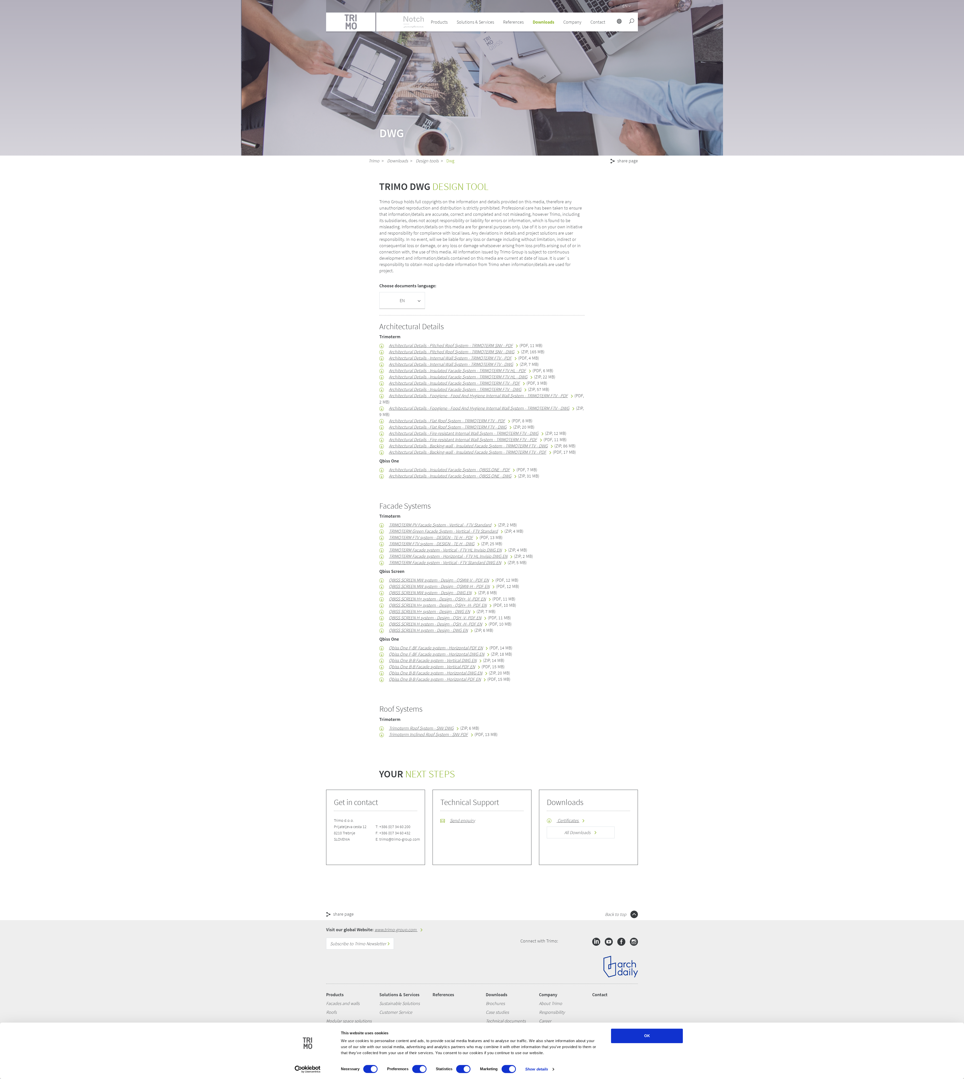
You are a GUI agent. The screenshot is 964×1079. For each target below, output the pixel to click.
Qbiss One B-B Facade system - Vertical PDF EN (432, 666)
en (624, 6)
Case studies (497, 1012)
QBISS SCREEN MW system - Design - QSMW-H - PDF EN (439, 586)
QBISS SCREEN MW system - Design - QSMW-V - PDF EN (439, 580)
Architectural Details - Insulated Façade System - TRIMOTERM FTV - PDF (454, 383)
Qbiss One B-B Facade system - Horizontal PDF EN (435, 679)
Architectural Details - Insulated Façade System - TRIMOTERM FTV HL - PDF (457, 370)
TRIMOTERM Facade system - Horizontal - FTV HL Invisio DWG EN (448, 556)
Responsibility (552, 1012)
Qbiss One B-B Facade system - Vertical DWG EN (432, 660)
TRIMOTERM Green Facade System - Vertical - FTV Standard (443, 531)
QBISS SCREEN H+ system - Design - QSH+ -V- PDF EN (437, 599)
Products (335, 994)
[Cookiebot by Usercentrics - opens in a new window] (308, 1069)
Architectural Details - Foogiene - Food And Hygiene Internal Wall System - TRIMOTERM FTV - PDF (478, 395)
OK (647, 1036)
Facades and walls (342, 1003)
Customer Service (395, 1012)
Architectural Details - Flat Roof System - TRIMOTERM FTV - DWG (448, 427)
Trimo (374, 161)
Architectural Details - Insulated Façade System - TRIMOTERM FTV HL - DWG (458, 377)
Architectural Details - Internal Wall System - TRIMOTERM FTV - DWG (451, 364)
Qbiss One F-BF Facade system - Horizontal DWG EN (436, 654)
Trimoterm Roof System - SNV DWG (421, 728)
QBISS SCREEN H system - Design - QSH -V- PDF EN (435, 618)
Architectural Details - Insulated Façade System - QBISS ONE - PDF (449, 470)
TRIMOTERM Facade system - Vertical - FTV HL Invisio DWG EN (445, 550)
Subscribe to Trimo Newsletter (358, 944)
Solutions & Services (399, 994)
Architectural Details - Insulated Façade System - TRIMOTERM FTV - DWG (455, 389)
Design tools (427, 161)
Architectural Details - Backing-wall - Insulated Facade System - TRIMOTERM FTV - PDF (467, 452)
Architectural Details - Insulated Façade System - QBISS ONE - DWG (450, 476)
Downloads (397, 161)
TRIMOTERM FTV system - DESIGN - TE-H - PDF (431, 537)
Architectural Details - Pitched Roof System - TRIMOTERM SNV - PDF (451, 345)
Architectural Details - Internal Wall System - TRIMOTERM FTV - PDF (450, 358)
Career (545, 1021)
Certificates (568, 820)
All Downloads (577, 832)
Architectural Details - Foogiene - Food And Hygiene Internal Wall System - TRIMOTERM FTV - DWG (479, 408)
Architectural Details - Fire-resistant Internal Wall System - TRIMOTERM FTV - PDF (463, 439)
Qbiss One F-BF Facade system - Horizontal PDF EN (436, 648)
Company (548, 994)
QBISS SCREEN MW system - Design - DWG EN (430, 592)
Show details (536, 1069)
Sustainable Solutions (399, 1003)
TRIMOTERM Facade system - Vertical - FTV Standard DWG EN (445, 562)
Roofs (331, 1012)
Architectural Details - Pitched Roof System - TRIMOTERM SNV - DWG (451, 352)
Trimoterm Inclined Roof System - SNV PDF (428, 734)
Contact (600, 994)
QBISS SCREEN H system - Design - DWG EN (428, 630)
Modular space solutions (349, 1021)
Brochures (495, 1003)
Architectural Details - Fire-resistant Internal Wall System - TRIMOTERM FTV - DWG (463, 433)
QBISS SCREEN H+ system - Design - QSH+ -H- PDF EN (438, 605)
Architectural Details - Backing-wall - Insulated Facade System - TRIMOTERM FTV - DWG (468, 446)
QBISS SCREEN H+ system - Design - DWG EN (429, 611)
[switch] (419, 1069)
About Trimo (550, 1003)
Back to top (616, 914)
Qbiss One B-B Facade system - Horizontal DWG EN (435, 673)
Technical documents (506, 1021)
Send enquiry (462, 820)
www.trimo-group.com (396, 929)
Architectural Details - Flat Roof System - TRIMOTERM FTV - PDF (447, 421)
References (513, 22)
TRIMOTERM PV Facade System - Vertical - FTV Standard (440, 525)
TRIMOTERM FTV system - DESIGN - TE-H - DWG (431, 544)
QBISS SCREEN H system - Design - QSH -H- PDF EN (435, 624)
